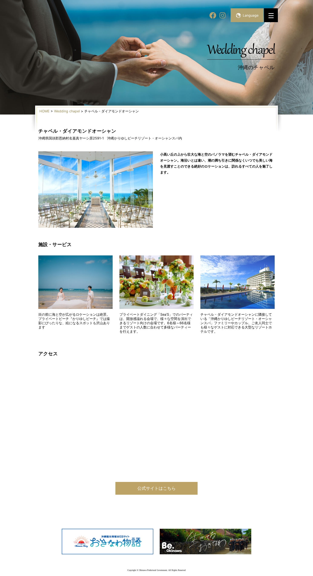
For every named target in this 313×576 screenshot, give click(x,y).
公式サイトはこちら (156, 488)
